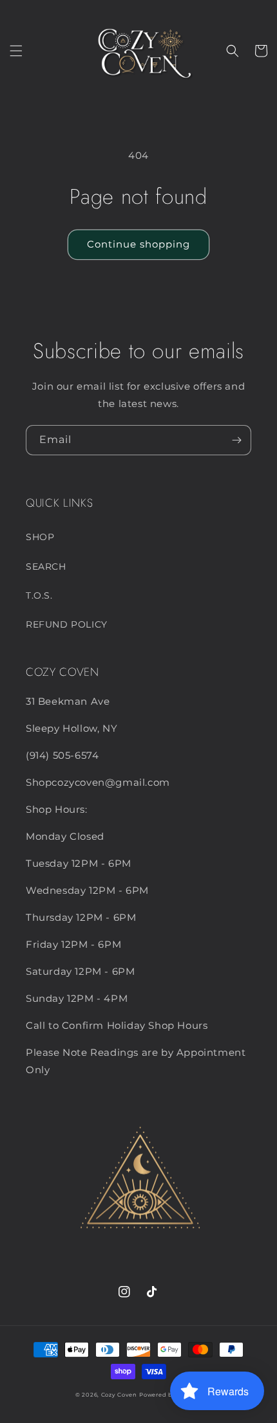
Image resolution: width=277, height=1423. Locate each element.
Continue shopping (138, 244)
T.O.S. (39, 595)
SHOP (40, 537)
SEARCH (46, 566)
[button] (16, 51)
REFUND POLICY (67, 624)
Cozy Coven (119, 1394)
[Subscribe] (236, 440)
